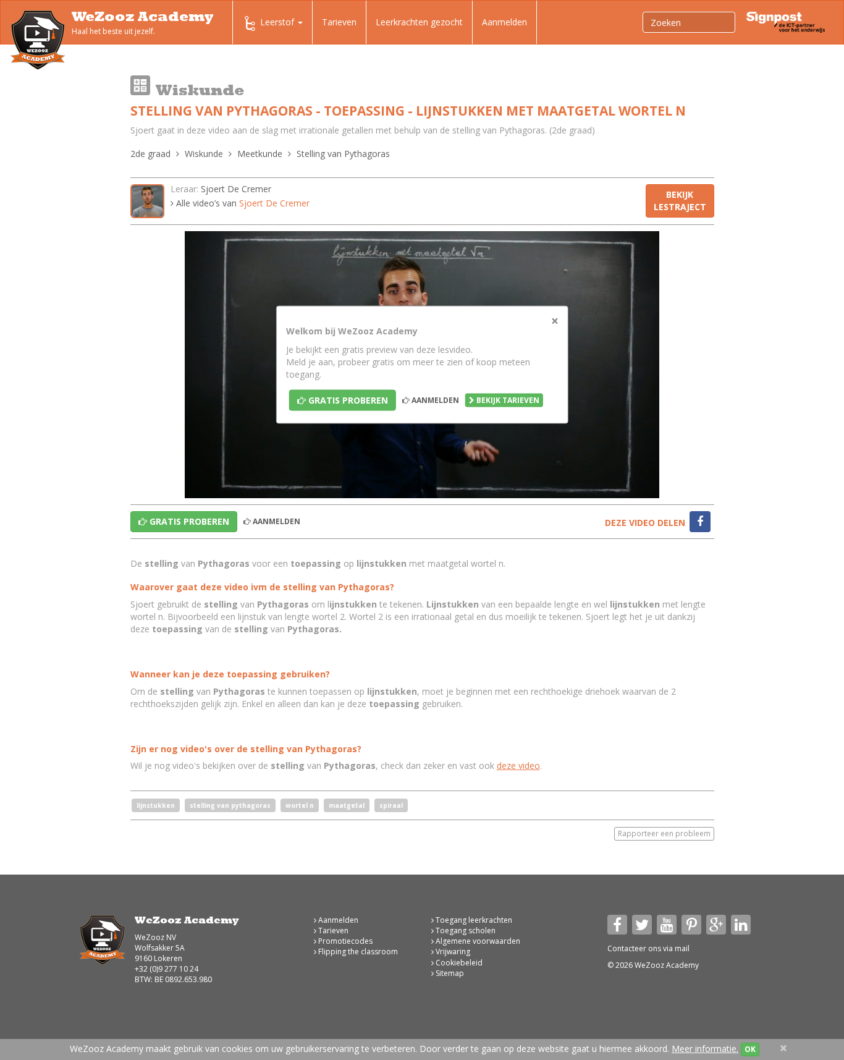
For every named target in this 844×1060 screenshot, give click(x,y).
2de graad (150, 153)
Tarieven (339, 22)
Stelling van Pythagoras (343, 153)
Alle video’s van (242, 203)
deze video (518, 765)
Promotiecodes (344, 941)
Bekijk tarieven (507, 400)
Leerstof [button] (278, 22)
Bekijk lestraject (680, 201)
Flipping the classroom (357, 951)
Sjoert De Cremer (236, 189)
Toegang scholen (465, 930)
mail (682, 948)
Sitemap (449, 973)
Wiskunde (204, 153)
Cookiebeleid (458, 962)
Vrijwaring (452, 951)
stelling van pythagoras (230, 805)
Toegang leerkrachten (473, 920)
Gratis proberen (347, 400)
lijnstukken (156, 805)
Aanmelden (504, 22)
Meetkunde (259, 153)
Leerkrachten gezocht (419, 22)
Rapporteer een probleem (664, 833)
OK (750, 1049)
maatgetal (347, 805)
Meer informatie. (705, 1048)
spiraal (391, 805)
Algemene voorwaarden (477, 941)
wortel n (299, 805)
